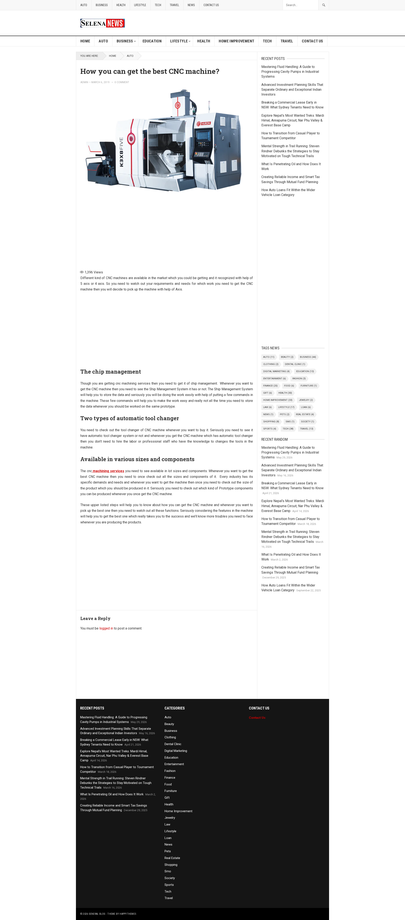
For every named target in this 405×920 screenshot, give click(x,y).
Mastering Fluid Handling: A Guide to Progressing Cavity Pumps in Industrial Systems (290, 71)
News (191, 5)
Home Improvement (236, 41)
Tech (158, 5)
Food (289, 385)
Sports (269, 428)
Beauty (287, 357)
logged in (106, 628)
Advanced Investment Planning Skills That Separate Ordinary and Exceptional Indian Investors (292, 89)
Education (152, 41)
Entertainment (274, 378)
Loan (306, 407)
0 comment (122, 82)
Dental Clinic (295, 364)
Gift (267, 393)
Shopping (271, 421)
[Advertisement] (166, 230)
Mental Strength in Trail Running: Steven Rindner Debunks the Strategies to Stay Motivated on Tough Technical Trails (290, 151)
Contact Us (211, 5)
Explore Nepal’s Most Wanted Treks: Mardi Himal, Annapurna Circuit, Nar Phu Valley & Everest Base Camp (292, 120)
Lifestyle (140, 5)
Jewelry (306, 400)
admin (84, 82)
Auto (83, 5)
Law (267, 407)
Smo (290, 421)
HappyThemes (128, 913)
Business (102, 5)
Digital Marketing (276, 371)
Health (121, 5)
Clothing (270, 364)
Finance (270, 385)
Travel (174, 5)
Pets (284, 414)
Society (307, 421)
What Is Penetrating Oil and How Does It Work (111, 794)
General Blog (97, 913)
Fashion (299, 378)
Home (85, 41)
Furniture (309, 385)
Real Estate (305, 414)
